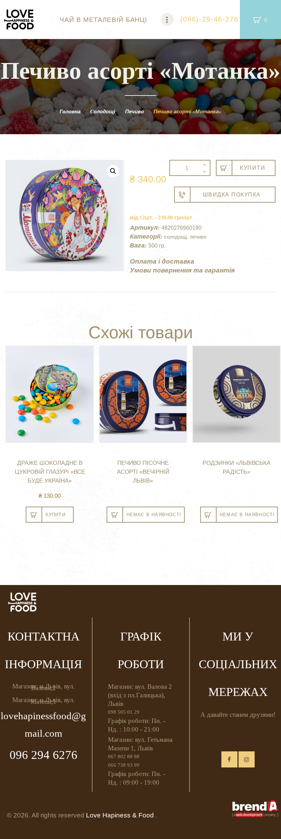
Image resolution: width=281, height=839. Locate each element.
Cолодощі (102, 111)
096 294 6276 (43, 755)
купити (252, 168)
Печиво (134, 111)
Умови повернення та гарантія (182, 270)
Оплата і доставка (162, 261)
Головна (70, 111)
